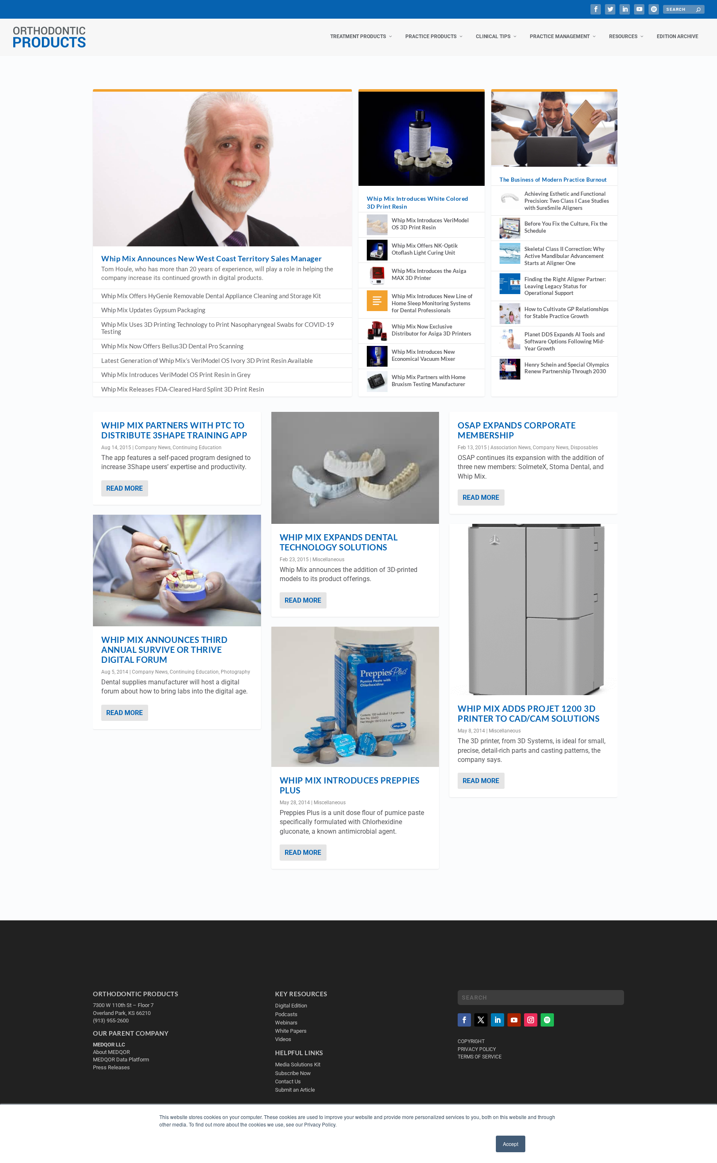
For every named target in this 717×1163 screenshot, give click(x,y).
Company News (153, 447)
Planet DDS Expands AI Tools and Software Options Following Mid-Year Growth (564, 341)
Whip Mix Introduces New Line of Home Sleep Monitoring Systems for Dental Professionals (432, 303)
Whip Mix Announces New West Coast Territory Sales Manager (211, 258)
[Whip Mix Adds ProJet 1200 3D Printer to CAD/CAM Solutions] (533, 609)
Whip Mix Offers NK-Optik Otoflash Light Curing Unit (425, 249)
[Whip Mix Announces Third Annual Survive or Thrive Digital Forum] (177, 571)
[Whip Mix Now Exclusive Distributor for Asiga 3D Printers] (377, 331)
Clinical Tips (493, 36)
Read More (124, 488)
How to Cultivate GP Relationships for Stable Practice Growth (566, 312)
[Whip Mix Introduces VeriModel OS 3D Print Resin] (377, 224)
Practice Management (560, 36)
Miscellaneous (328, 559)
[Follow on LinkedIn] (497, 1020)
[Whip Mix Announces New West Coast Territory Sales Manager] (222, 168)
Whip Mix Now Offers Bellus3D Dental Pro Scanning (172, 346)
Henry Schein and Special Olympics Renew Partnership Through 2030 (566, 368)
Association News (510, 447)
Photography (235, 672)
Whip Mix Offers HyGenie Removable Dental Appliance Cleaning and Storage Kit (211, 295)
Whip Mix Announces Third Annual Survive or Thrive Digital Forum (164, 649)
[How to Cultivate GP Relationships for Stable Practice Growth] (510, 313)
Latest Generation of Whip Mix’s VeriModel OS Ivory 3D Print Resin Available (207, 360)
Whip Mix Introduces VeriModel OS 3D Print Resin (430, 224)
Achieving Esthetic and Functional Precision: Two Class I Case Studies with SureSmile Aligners (566, 200)
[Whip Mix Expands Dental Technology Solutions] (355, 468)
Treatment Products (358, 36)
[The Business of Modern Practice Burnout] (554, 129)
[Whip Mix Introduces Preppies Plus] (355, 697)
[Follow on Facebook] (464, 1020)
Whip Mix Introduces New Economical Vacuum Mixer (423, 355)
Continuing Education (197, 447)
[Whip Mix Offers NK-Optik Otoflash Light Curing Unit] (377, 250)
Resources (623, 36)
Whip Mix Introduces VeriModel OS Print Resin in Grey (176, 374)
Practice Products (430, 36)
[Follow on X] (481, 1020)
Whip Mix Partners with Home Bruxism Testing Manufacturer (429, 380)
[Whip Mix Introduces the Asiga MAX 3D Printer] (377, 275)
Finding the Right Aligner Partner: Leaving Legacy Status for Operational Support (565, 286)
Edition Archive (677, 36)
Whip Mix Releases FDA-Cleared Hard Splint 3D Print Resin (182, 389)
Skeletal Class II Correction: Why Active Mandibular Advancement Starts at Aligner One (564, 256)
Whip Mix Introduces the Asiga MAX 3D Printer (429, 274)
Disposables (584, 447)
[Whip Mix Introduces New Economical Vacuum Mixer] (377, 356)
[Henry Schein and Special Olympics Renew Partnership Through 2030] (510, 369)
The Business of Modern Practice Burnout (553, 179)
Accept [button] (510, 1143)
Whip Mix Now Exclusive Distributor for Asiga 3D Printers (431, 330)
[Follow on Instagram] (530, 1020)
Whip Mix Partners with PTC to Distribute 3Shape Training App (174, 430)
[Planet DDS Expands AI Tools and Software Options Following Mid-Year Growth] (510, 338)
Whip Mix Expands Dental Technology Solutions (339, 542)
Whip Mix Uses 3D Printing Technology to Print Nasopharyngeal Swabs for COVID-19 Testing (217, 328)
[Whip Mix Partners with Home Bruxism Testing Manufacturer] (377, 381)
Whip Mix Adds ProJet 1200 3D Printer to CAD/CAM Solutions (529, 713)
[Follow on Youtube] (514, 1020)
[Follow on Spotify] (547, 1020)
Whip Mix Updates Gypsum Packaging (153, 310)
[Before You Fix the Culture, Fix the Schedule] (510, 228)
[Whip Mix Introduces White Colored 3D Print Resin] (421, 138)
